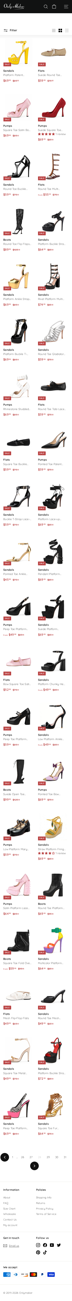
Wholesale (9, 1213)
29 (48, 1157)
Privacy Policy (44, 1208)
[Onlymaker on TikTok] (45, 1252)
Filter (13, 30)
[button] (47, 134)
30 (56, 1157)
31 (65, 1157)
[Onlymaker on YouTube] (52, 1245)
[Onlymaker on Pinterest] (38, 1252)
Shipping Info (44, 1197)
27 (31, 1157)
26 (22, 1157)
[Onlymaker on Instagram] (38, 1245)
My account (10, 1225)
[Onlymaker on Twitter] (59, 1245)
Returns (40, 1203)
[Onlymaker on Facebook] (45, 1245)
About (6, 1197)
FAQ (5, 1203)
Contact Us (10, 1219)
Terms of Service (46, 1213)
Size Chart (9, 1208)
